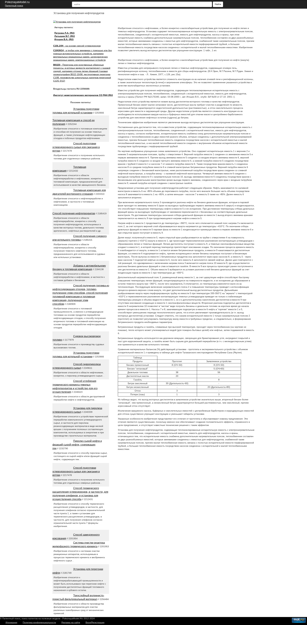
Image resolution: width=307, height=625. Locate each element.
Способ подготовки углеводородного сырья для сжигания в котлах (76, 147)
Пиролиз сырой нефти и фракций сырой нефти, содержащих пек (77, 445)
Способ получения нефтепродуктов (73, 213)
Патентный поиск (14, 5)
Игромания (11, 622)
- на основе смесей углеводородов (77, 45)
